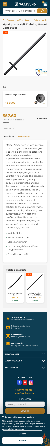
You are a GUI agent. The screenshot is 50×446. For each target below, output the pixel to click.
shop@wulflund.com (25, 393)
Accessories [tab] (24, 136)
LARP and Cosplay (24, 20)
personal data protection (13, 429)
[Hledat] (42, 10)
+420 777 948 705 (23, 390)
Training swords (40, 20)
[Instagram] (31, 382)
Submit (25, 411)
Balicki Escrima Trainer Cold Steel (35, 294)
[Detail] (39, 99)
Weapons (10, 20)
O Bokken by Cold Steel (15, 294)
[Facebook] (19, 382)
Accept (22, 440)
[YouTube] (25, 382)
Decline (22, 434)
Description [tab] (9, 136)
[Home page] (4, 20)
